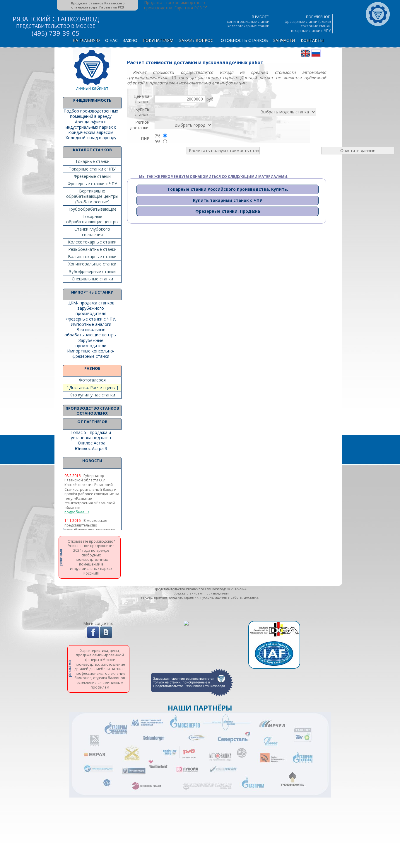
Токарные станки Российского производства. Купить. (227, 189)
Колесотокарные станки (92, 242)
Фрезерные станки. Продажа (227, 211)
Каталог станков (92, 149)
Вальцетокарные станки (92, 256)
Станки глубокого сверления (92, 231)
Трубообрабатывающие (92, 209)
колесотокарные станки (248, 25)
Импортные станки (92, 292)
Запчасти (284, 40)
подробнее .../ (76, 512)
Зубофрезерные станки (92, 271)
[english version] (305, 55)
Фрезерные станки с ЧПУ (92, 183)
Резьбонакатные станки (92, 249)
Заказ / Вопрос (196, 40)
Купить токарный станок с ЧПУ (227, 200)
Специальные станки (92, 279)
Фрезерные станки (92, 176)
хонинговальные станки (248, 21)
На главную (86, 40)
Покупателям (158, 40)
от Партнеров (92, 421)
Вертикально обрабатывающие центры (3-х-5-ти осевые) (92, 196)
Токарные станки (92, 161)
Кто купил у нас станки (92, 395)
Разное (92, 368)
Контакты (312, 40)
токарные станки (316, 25)
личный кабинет (92, 88)
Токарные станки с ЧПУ (92, 169)
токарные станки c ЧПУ (311, 30)
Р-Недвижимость (92, 100)
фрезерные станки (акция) (308, 21)
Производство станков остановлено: (92, 411)
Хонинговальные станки (92, 264)
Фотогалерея (92, 380)
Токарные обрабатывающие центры (92, 219)
